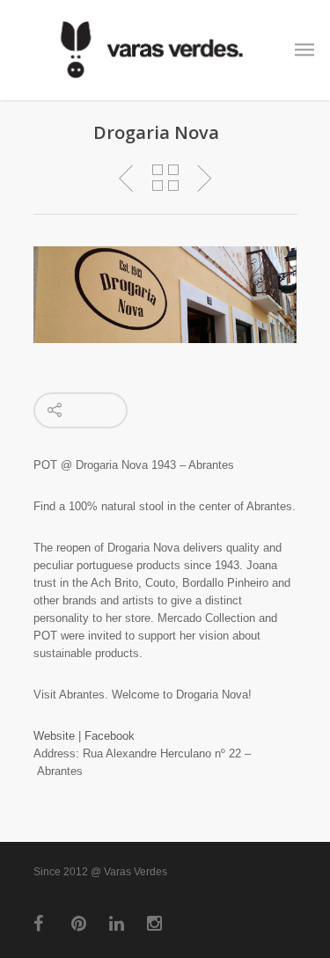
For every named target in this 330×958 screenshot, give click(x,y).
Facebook (109, 735)
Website (54, 735)
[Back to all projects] (165, 179)
